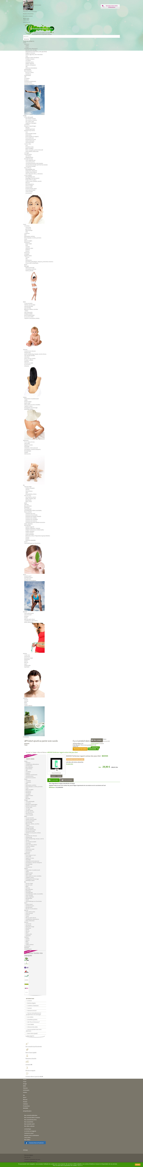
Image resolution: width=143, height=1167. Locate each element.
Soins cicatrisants (30, 141)
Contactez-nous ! (29, 1133)
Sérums (27, 489)
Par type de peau (28, 159)
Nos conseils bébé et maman (32, 1117)
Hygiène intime (28, 255)
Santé (24, 42)
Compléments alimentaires (31, 48)
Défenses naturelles (31, 540)
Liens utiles (27, 1137)
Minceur (25, 612)
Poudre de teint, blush (31, 188)
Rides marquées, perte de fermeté (34, 150)
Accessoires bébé (28, 317)
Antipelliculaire (28, 949)
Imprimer (53, 776)
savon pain (28, 227)
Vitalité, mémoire (30, 63)
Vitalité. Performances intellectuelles (35, 530)
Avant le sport (27, 576)
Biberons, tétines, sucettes (31, 309)
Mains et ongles (28, 241)
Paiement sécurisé (31, 1010)
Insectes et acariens (29, 84)
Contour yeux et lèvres (31, 172)
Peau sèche (28, 135)
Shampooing (27, 352)
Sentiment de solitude (31, 518)
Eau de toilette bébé (29, 315)
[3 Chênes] (26, 963)
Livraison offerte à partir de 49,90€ (34, 1076)
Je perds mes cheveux (30, 351)
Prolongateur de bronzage (30, 407)
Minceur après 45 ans (29, 619)
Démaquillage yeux (30, 169)
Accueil (28, 752)
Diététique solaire (28, 409)
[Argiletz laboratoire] (26, 975)
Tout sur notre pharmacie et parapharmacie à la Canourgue (33, 1013)
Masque (27, 127)
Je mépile (26, 254)
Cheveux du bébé (28, 306)
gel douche (28, 229)
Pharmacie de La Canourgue (30, 11)
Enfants (27, 539)
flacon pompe (29, 230)
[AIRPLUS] (26, 988)
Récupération (27, 579)
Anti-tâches (28, 156)
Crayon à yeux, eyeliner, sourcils (33, 181)
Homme (27, 251)
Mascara (28, 182)
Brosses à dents (30, 72)
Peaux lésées (27, 75)
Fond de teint (29, 187)
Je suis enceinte (28, 303)
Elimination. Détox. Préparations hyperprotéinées (38, 536)
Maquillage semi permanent (32, 178)
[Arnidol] (26, 967)
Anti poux (26, 366)
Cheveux (25, 349)
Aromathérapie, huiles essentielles (33, 510)
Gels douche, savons (31, 497)
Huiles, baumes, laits (31, 498)
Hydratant (26, 667)
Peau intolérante (30, 138)
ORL (27, 66)
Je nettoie (26, 124)
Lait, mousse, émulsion (31, 120)
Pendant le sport (28, 577)
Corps (24, 224)
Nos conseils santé (29, 1124)
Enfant (27, 47)
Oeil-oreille (27, 443)
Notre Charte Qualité (32, 1033)
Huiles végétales (28, 524)
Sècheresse (29, 260)
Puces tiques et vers (29, 442)
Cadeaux (25, 698)
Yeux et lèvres (27, 168)
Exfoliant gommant (30, 129)
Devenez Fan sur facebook (36, 1143)
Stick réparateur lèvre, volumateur (34, 173)
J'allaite (26, 311)
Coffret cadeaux (28, 705)
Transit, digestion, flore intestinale (34, 54)
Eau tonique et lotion (31, 118)
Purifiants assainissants (30, 81)
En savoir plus (69, 764)
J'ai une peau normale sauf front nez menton (37, 165)
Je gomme (27, 233)
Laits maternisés (28, 312)
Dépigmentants (29, 157)
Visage (24, 115)
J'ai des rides (27, 144)
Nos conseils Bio (28, 1122)
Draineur (26, 616)
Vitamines (26, 44)
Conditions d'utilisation (33, 1005)
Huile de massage (30, 267)
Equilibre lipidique (30, 531)
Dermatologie (27, 451)
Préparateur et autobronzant (31, 398)
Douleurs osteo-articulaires (32, 57)
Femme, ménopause (31, 65)
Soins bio (26, 361)
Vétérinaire (26, 440)
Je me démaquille (28, 117)
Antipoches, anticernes (31, 171)
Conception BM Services (30, 1161)
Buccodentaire (28, 71)
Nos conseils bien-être (30, 1119)
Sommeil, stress (30, 62)
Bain (25, 235)
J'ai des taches (28, 154)
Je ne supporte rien (30, 160)
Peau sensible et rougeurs (32, 136)
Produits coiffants (28, 360)
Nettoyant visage (28, 658)
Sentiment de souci (30, 513)
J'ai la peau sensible (31, 166)
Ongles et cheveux (30, 53)
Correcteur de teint (30, 190)
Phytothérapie (27, 509)
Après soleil (27, 403)
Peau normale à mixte (31, 133)
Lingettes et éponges (31, 123)
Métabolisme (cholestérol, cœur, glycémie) (36, 51)
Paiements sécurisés (31, 1058)
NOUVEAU (26, 947)
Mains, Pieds (29, 501)
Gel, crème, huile (30, 121)
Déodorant (27, 252)
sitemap (25, 1150)
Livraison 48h (29, 1064)
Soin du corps (27, 495)
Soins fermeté (27, 614)
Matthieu (28, 249)
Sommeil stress (28, 83)
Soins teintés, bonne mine (32, 151)
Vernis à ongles (29, 185)
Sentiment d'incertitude (31, 515)
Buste (25, 264)
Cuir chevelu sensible (29, 355)
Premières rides (30, 147)
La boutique (27, 1129)
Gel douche (27, 656)
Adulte (27, 45)
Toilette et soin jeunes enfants (31, 318)
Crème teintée (29, 191)
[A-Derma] (26, 980)
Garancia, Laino (29, 248)
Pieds (25, 239)
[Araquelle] (26, 959)
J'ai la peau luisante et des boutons (34, 163)
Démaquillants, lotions (31, 494)
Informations (30, 998)
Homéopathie (27, 69)
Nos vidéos (27, 1139)
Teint (27, 492)
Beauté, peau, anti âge (31, 50)
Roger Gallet (29, 244)
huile (27, 232)
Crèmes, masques (30, 488)
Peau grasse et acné (31, 139)
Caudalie (28, 246)
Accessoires (29, 193)
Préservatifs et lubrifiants (32, 263)
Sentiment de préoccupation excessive (35, 522)
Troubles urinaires (30, 59)
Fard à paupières (30, 184)
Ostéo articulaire (30, 534)
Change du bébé (28, 314)
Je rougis (26, 153)
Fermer (138, 1164)
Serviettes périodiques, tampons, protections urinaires (39, 261)
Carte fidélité (30, 1024)
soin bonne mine (30, 142)
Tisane (26, 541)
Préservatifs (27, 665)
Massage (26, 266)
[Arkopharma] (26, 971)
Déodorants (28, 500)
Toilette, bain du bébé (29, 305)
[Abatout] (26, 984)
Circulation (28, 60)
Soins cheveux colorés (30, 358)
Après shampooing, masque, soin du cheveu (35, 354)
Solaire (25, 397)
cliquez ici (79, 1165)
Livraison (29, 1000)
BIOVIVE (105, 756)
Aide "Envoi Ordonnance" (33, 1022)
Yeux (27, 56)
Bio (24, 485)
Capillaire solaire (28, 406)
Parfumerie (27, 242)
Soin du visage (28, 486)
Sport (24, 574)
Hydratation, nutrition (29, 236)
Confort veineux (29, 533)
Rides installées (29, 148)
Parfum (26, 661)
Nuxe (27, 245)
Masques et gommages (30, 126)
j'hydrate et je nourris (29, 130)
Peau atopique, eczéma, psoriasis (32, 238)
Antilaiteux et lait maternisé (31, 448)
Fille (27, 258)
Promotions (26, 737)
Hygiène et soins (28, 445)
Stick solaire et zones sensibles (32, 404)
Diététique (27, 507)
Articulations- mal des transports (32, 449)
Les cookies (30, 1017)
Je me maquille (28, 175)
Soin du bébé (27, 308)
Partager (59, 776)
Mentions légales (31, 1003)
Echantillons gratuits (32, 1019)
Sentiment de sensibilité (32, 519)
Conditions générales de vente (32, 1159)
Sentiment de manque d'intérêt (33, 516)
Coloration (26, 357)
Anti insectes (27, 454)
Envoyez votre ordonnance (31, 1135)
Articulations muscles (31, 269)
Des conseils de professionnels (34, 1046)
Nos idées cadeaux (29, 1126)
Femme (27, 257)
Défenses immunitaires (31, 68)
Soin (27, 132)
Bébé (24, 302)
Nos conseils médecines (30, 1115)
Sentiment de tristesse (31, 521)
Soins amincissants (29, 613)
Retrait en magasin (30, 1070)
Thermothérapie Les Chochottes (32, 543)
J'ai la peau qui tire (30, 162)
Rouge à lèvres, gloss (31, 179)
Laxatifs (26, 452)
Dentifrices (28, 74)
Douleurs (26, 80)
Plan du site (27, 1157)
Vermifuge (26, 446)
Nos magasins (30, 1036)
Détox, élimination (28, 622)
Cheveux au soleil (28, 363)
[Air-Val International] (26, 992)
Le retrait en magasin (30, 1131)
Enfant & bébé (27, 401)
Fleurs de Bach (28, 512)
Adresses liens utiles (32, 1027)
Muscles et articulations (30, 580)
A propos (29, 1008)
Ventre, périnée (29, 270)
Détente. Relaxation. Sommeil (33, 528)
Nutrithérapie (27, 525)
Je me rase (27, 655)
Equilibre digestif (30, 527)
